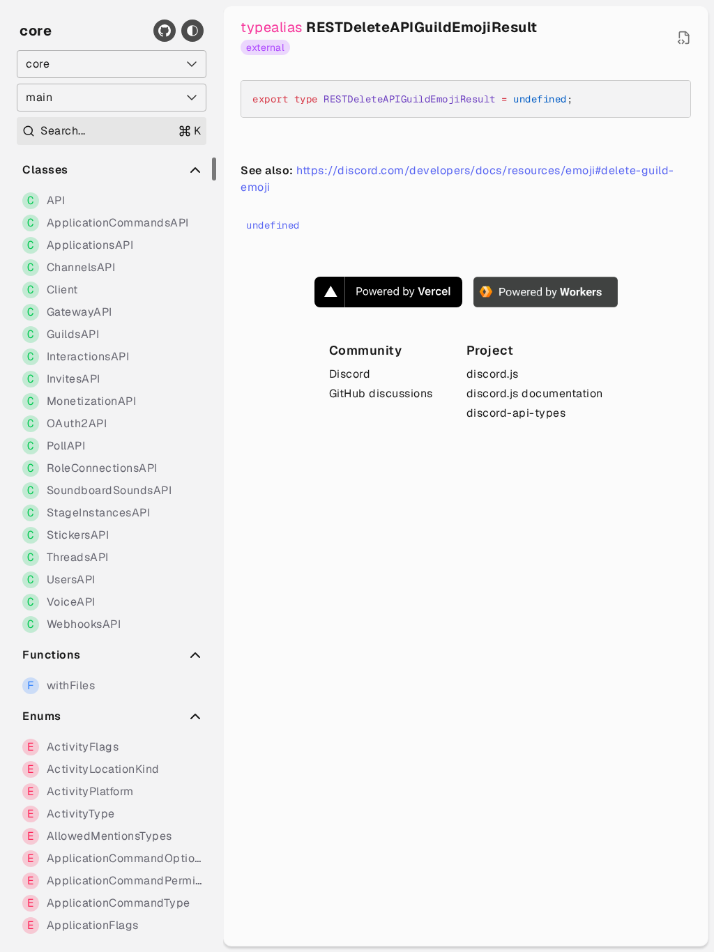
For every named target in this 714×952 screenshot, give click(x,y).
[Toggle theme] (192, 31)
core (36, 31)
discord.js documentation (534, 393)
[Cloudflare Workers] (545, 292)
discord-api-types (516, 413)
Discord (350, 374)
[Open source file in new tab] (684, 38)
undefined (273, 225)
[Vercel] (388, 292)
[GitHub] (164, 31)
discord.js (492, 374)
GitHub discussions (381, 393)
